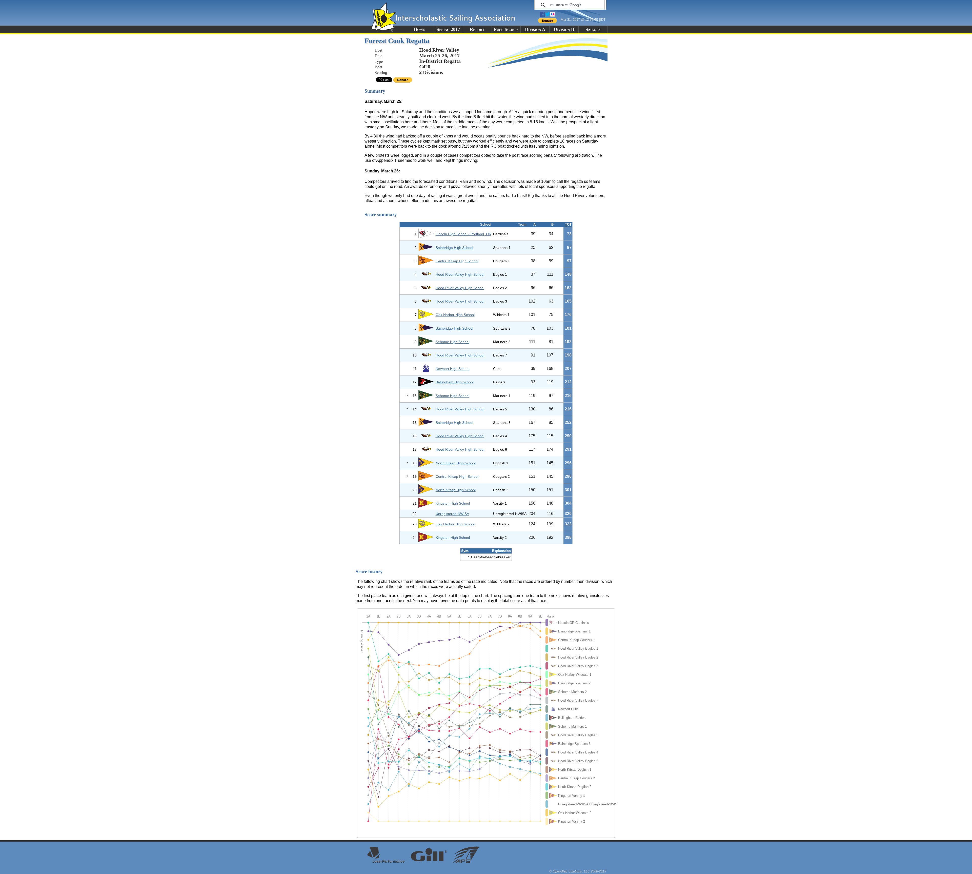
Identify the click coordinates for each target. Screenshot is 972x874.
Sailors (592, 29)
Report (477, 29)
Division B (564, 29)
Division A (535, 29)
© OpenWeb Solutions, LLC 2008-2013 (577, 871)
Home (419, 29)
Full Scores (506, 29)
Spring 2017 (448, 29)
